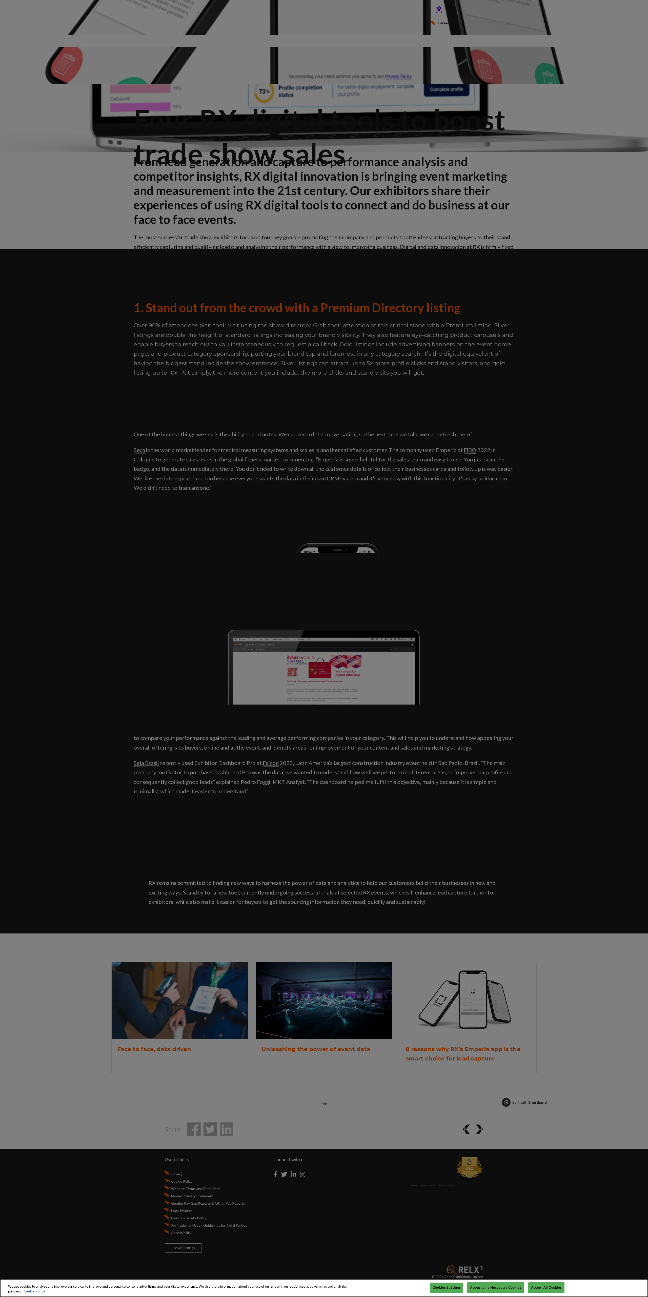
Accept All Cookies (546, 1287)
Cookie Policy (34, 1291)
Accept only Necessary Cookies (495, 1287)
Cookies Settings (447, 1287)
